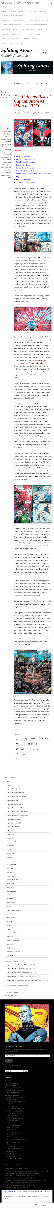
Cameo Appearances (18, 11)
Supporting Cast (30, 39)
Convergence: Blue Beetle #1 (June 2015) (17, 1168)
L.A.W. (8, 895)
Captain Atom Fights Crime (15, 789)
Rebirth (38, 114)
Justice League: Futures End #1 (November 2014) (20, 1182)
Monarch (9, 906)
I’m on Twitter (12, 993)
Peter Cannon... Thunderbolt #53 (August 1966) (19, 1175)
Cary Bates (7, 134)
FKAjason (24, 112)
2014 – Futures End (13, 1134)
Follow (9, 1060)
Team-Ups (10, 944)
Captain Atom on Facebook (17, 985)
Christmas (10, 830)
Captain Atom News (12, 800)
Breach (9, 1144)
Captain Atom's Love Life (14, 823)
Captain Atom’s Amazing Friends (14, 20)
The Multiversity (11, 948)
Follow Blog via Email (14, 1046)
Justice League (11, 891)
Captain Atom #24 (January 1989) (17, 965)
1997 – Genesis (12, 1123)
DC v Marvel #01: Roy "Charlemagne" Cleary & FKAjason (22, 1173)
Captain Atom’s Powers (39, 20)
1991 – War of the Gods (14, 1113)
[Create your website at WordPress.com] (27, 3)
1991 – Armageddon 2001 (14, 1111)
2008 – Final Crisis (12, 1130)
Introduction (10, 883)
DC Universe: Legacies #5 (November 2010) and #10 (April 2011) (25, 1180)
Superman (5, 175)
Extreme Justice (11, 864)
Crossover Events (9, 29)
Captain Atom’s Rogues (11, 25)
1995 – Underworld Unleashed (16, 1118)
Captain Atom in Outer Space (15, 792)
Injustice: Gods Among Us (14, 880)
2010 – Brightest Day (13, 1132)
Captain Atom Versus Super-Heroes (26, 113)
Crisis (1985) (10, 838)
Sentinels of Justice (12, 933)
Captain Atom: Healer (13, 826)
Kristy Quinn (7, 165)
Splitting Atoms (17, 50)
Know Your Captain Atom (11, 34)
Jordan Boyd (7, 162)
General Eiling (6, 144)
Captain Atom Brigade (38, 11)
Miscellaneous (11, 902)
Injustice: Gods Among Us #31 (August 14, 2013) (20, 1178)
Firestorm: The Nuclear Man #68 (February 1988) (20, 1185)
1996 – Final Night (12, 1120)
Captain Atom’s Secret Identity (35, 25)
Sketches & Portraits (13, 940)
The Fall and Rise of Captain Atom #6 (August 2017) (22, 980)
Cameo (9, 785)
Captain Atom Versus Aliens (15, 804)
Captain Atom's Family (13, 819)
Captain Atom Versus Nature (15, 808)
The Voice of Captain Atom (12, 43)
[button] (23, 133)
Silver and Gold (11, 936)
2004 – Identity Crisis (13, 1125)
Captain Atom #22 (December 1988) (17, 976)
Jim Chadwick (6, 159)
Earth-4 (9, 849)
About (4, 11)
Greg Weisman (6, 152)
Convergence (11, 834)
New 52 (32, 114)
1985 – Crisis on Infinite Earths (16, 1101)
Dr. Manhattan (11, 1146)
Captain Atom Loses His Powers (16, 796)
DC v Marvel (10, 845)
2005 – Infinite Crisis (13, 1127)
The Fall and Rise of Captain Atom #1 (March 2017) (32, 101)
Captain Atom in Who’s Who (12, 15)
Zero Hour (10, 955)
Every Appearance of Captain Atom (34, 29)
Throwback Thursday (13, 951)
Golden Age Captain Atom (14, 1148)
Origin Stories (11, 917)
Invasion (9, 887)
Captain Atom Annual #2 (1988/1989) (18, 972)
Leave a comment (48, 113)
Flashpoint (10, 872)
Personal (9, 921)
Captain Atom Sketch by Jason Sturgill (16, 1187)
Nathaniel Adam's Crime (14, 910)
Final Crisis (10, 868)
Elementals (10, 857)
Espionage (10, 861)
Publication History (33, 34)
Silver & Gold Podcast (11, 39)
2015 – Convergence (13, 1137)
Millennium (10, 898)
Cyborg (6, 136)
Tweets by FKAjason (11, 995)
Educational (10, 853)
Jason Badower (6, 157)
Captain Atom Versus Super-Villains (17, 815)
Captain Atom (7, 131)
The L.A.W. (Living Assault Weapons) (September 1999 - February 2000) (27, 1171)
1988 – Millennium (12, 1104)
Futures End (10, 876)
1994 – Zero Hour (12, 1115)
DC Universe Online (13, 842)
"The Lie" (9, 781)
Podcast (9, 925)
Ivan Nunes (7, 154)
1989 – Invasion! (12, 1106)
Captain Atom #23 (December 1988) (17, 968)
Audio (3, 92)
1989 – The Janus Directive (15, 1108)
